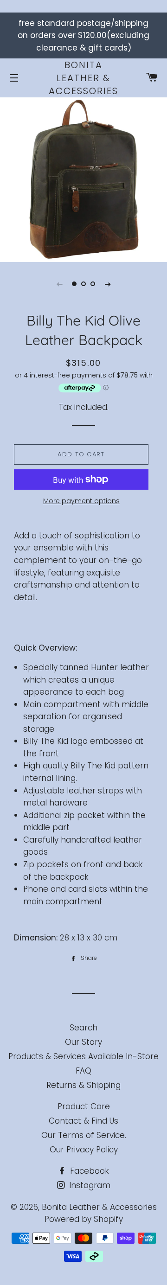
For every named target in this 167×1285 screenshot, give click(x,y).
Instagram (88, 1185)
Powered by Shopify (84, 1219)
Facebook (88, 1170)
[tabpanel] (83, 178)
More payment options (81, 500)
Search (83, 1027)
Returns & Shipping (83, 1085)
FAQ (83, 1070)
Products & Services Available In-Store (83, 1056)
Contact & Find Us (83, 1120)
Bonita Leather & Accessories (83, 77)
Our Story (83, 1042)
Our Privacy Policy (84, 1149)
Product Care (84, 1106)
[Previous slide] (59, 284)
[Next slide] (107, 284)
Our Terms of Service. (83, 1135)
